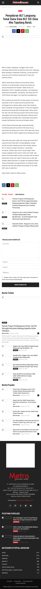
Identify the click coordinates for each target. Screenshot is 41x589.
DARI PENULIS (19, 194)
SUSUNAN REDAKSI (21, 583)
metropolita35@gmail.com (25, 500)
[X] (18, 31)
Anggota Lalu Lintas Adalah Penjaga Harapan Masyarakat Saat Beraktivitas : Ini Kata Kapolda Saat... (24, 402)
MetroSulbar (13, 26)
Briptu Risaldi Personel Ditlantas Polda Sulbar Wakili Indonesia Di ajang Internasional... (24, 376)
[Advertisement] (20, 455)
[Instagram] (15, 506)
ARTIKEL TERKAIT (7, 194)
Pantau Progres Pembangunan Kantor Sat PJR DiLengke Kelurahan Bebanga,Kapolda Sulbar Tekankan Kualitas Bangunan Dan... (24, 391)
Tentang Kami (17, 581)
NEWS (9, 7)
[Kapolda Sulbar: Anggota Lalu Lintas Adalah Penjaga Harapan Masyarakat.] (6, 226)
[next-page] (6, 233)
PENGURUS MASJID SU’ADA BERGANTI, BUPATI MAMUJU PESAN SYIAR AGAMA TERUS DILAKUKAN (26, 538)
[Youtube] (31, 506)
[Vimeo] (26, 506)
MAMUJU (4, 203)
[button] (3, 2)
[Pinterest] (23, 31)
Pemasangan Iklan (28, 581)
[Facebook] (14, 31)
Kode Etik (9, 581)
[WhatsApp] (27, 31)
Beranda (4, 7)
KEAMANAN (16, 521)
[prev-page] (3, 233)
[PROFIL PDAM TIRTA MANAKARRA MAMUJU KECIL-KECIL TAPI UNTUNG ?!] (6, 529)
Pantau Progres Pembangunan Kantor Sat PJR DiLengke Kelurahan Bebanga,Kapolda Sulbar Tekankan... (19, 328)
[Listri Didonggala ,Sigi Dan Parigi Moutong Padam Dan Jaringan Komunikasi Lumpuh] (6, 520)
